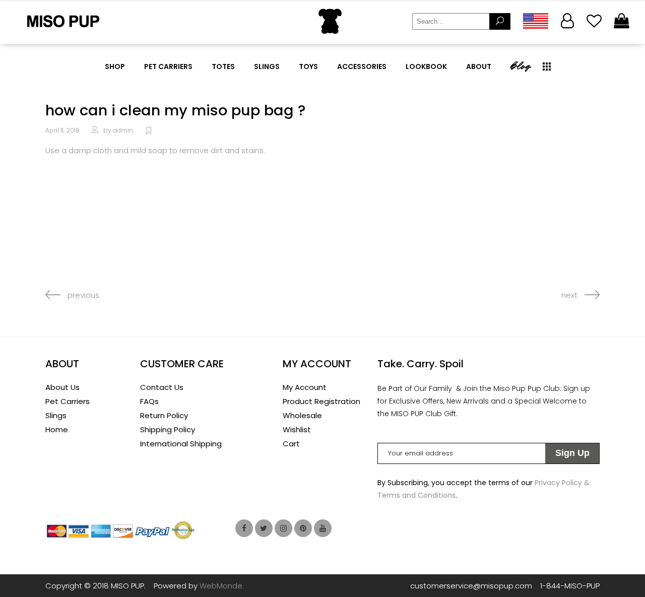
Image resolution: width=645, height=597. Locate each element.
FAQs (149, 401)
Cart (291, 443)
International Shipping (181, 443)
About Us (62, 387)
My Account (305, 387)
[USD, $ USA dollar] (535, 21)
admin (123, 130)
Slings (56, 415)
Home (56, 429)
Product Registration (321, 401)
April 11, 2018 (62, 130)
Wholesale (302, 415)
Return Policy (164, 415)
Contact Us (161, 387)
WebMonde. (222, 585)
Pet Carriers (67, 401)
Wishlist (297, 429)
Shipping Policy (167, 429)
